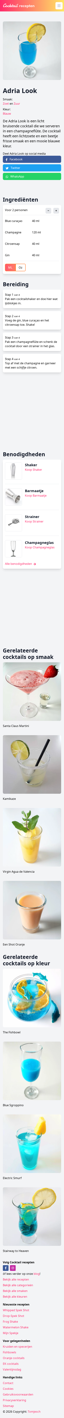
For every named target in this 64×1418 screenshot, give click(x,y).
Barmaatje (34, 490)
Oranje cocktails (14, 1358)
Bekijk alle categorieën (18, 1285)
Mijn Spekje (10, 1333)
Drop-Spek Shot (13, 1316)
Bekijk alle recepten (16, 1279)
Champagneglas (39, 542)
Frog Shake (10, 1322)
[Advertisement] (32, 412)
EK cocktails (11, 1364)
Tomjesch (34, 1412)
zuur (17, 104)
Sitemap (8, 1406)
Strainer (32, 516)
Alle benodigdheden (19, 564)
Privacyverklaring (14, 1400)
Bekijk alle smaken (15, 1291)
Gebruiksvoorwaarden (18, 1394)
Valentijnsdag (12, 1369)
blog (37, 1274)
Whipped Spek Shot (16, 1310)
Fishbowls (9, 1352)
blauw (7, 114)
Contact (8, 1383)
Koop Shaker (33, 470)
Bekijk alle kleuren (15, 1297)
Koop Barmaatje (36, 495)
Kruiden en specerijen (17, 1347)
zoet (6, 104)
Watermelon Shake (15, 1327)
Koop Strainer (34, 521)
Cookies (8, 1389)
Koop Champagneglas (40, 547)
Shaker (31, 464)
